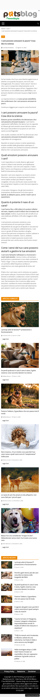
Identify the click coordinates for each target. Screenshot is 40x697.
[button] (38, 23)
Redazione (21, 671)
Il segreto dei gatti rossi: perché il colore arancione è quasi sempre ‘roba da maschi (26, 609)
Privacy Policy (9, 671)
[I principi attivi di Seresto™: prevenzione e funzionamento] (20, 314)
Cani (3, 37)
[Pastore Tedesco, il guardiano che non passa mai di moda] (20, 396)
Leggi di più (5, 339)
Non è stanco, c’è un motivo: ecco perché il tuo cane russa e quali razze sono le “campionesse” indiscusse (18, 454)
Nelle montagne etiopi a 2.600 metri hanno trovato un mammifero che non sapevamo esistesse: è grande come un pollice (25, 654)
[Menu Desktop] (3, 23)
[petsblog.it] (20, 15)
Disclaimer (32, 671)
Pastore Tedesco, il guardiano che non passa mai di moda (25, 597)
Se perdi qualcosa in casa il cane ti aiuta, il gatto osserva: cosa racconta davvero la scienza (18, 371)
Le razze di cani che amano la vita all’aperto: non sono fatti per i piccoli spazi (19, 496)
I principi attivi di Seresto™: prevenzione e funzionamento (25, 563)
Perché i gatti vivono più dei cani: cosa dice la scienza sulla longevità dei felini (26, 575)
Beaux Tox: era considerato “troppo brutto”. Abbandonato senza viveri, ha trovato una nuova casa (19, 538)
